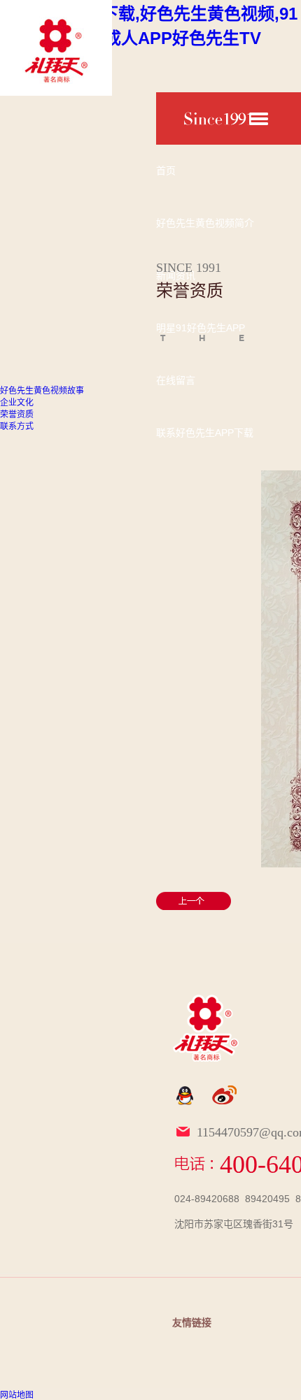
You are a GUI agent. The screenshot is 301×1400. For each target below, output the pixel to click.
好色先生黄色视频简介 (205, 223)
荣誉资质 (17, 414)
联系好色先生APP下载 (204, 432)
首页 (166, 170)
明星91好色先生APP (200, 327)
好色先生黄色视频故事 (42, 391)
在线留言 (175, 380)
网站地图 (17, 1395)
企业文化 (17, 402)
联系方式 (17, 426)
